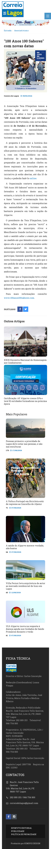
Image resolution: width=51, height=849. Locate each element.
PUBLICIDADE (17, 831)
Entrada (7, 30)
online (33, 178)
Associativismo (21, 30)
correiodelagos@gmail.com (24, 803)
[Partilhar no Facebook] (20, 309)
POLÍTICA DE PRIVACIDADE (23, 834)
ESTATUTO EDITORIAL (21, 828)
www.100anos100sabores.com (19, 297)
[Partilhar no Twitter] (25, 309)
